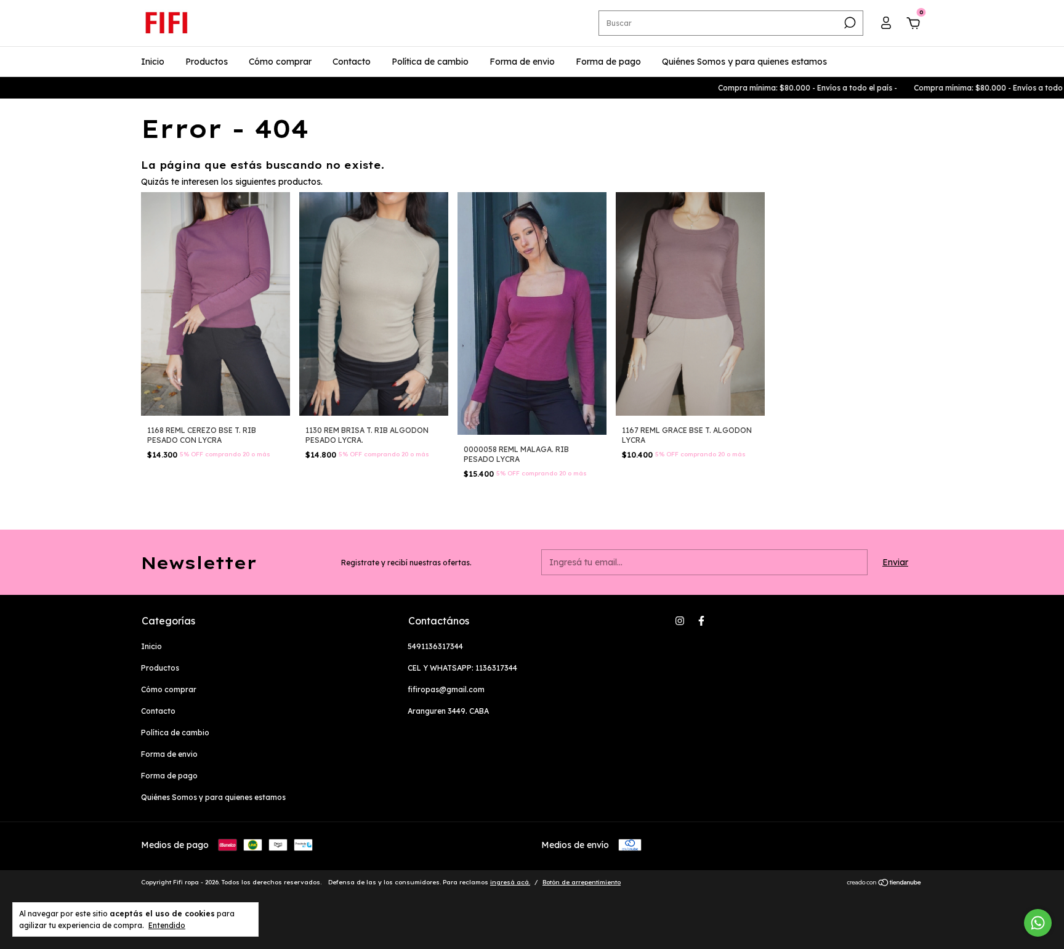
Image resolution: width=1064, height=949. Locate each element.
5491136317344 (435, 646)
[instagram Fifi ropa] (680, 621)
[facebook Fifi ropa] (701, 621)
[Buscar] (848, 22)
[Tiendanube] (884, 883)
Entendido (166, 925)
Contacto (351, 61)
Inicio (152, 61)
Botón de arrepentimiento (581, 882)
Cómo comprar (280, 61)
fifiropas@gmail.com (446, 689)
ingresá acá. (510, 882)
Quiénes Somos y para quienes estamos (744, 61)
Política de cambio (430, 61)
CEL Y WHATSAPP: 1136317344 (462, 667)
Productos (206, 61)
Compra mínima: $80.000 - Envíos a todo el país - (776, 87)
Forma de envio (522, 61)
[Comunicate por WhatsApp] (1038, 923)
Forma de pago (608, 61)
